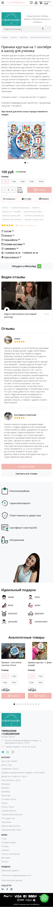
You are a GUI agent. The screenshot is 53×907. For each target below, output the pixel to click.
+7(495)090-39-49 (12, 253)
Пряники (35, 208)
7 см (14, 181)
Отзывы (5, 846)
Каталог (5, 208)
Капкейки (5, 791)
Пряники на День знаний (35, 219)
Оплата (4, 861)
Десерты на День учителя (12, 215)
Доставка (5, 857)
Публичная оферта (10, 870)
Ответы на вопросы (10, 854)
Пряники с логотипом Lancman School (11, 663)
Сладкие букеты (8, 810)
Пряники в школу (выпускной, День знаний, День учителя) (34, 211)
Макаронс (6, 784)
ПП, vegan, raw (8, 818)
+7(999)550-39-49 (30, 253)
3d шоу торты (7, 807)
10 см (41, 181)
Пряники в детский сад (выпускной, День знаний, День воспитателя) (35, 215)
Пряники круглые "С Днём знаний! (40, 663)
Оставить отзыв (26, 466)
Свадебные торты (9, 768)
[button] (25, 162)
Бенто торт (6, 765)
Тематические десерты (20, 208)
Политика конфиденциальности (16, 875)
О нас (4, 838)
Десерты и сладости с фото (14, 776)
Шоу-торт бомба (9, 761)
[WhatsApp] (39, 266)
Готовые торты (8, 799)
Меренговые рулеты (10, 826)
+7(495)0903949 (10, 733)
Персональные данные (11, 880)
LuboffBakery (16, 2)
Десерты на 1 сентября (11, 211)
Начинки (5, 850)
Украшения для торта (11, 829)
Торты (4, 803)
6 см (5, 181)
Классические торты (10, 780)
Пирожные (6, 822)
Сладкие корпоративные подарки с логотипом (22, 772)
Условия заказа (8, 842)
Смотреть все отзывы (26, 473)
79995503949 (8, 730)
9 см (31, 181)
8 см (22, 181)
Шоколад (5, 795)
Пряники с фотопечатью (12, 219)
